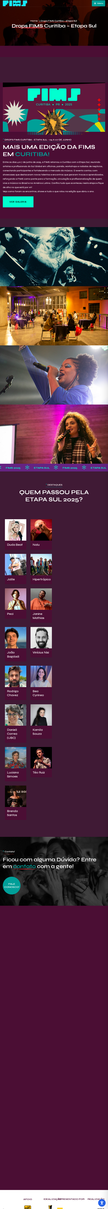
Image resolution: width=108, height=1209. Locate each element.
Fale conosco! (11, 885)
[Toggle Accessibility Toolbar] (102, 1203)
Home (34, 20)
